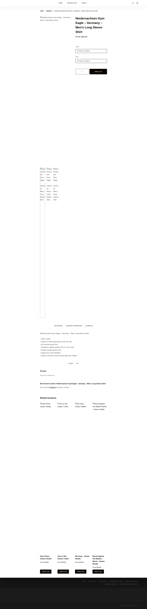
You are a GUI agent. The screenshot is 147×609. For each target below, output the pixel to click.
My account (103, 581)
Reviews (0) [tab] (89, 326)
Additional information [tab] (74, 326)
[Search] (133, 3)
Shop (84, 581)
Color (77, 47)
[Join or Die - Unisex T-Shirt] (65, 477)
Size (77, 57)
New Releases (72, 3)
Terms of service (110, 584)
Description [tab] (58, 326)
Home (60, 3)
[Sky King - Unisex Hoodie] (82, 477)
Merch (84, 3)
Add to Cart (45, 571)
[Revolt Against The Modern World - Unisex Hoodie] (99, 477)
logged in (53, 387)
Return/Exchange (132, 581)
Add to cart (98, 71)
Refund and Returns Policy (128, 584)
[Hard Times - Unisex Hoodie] (47, 477)
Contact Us (92, 581)
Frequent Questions (116, 581)
